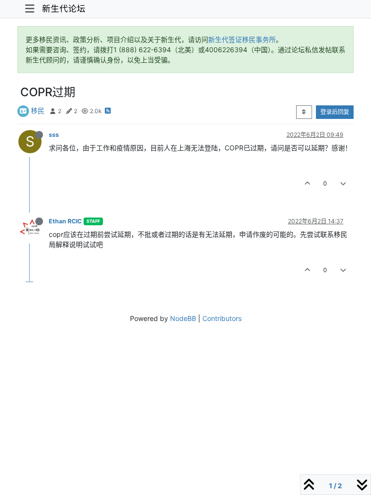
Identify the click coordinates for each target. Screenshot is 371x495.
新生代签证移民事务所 (242, 39)
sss (54, 134)
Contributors (222, 318)
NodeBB (183, 318)
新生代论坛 (64, 8)
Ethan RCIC (65, 221)
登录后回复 (334, 112)
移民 (37, 110)
